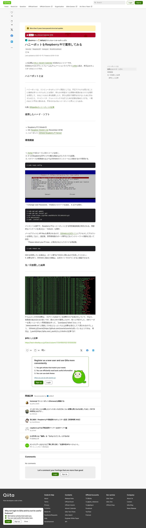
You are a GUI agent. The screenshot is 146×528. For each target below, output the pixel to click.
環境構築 (110, 72)
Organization (59, 6)
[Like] (12, 12)
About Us (130, 498)
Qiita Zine (109, 502)
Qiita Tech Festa (70, 512)
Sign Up (64, 474)
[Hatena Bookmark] (12, 41)
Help (45, 518)
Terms (46, 502)
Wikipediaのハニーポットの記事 (41, 107)
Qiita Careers (71, 6)
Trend (6, 6)
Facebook (89, 508)
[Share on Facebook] (12, 35)
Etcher (30, 153)
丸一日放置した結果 (113, 75)
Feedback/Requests (50, 515)
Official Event (32, 6)
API (66, 521)
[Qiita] (7, 2)
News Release (131, 508)
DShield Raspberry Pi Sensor (50, 133)
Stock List (14, 6)
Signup (138, 2)
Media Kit (47, 512)
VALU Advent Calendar (43, 63)
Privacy (46, 505)
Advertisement (49, 521)
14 (12, 16)
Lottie (74, 66)
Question (23, 6)
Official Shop (110, 505)
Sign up (17, 521)
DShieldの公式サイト (68, 233)
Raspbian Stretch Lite (39, 130)
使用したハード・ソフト (115, 69)
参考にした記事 (113, 78)
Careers (129, 502)
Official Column (46, 6)
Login (130, 2)
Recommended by (40, 396)
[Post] (12, 30)
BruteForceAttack (55, 49)
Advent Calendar (70, 508)
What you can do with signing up (45, 378)
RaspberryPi (37, 49)
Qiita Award (68, 515)
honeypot (45, 49)
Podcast (88, 515)
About (46, 498)
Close (26, 521)
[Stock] (12, 21)
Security (28, 49)
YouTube (88, 512)
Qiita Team (109, 498)
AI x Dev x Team (86, 6)
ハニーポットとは (112, 66)
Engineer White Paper (72, 518)
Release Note (69, 498)
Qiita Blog (130, 505)
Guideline (47, 508)
